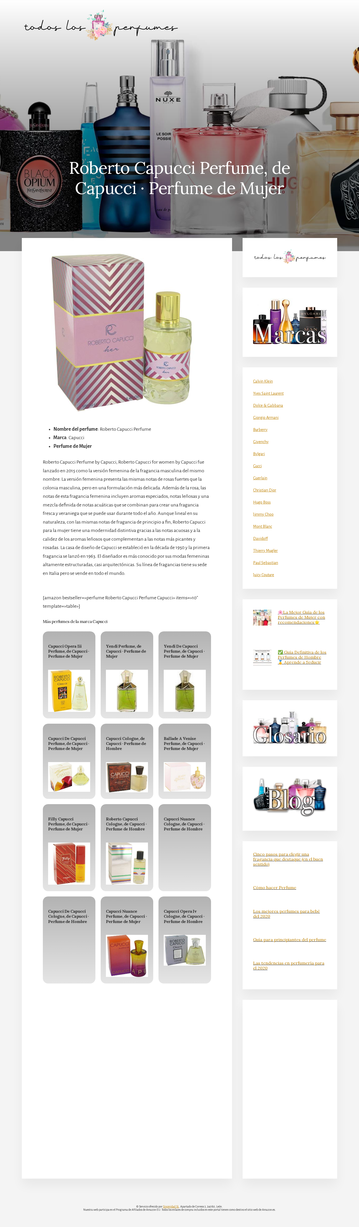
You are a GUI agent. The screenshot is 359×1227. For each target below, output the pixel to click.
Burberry (260, 430)
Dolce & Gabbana (268, 405)
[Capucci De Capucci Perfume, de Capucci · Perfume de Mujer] (69, 776)
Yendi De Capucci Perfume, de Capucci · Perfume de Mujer (184, 651)
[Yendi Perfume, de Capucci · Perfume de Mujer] (127, 690)
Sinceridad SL (171, 1206)
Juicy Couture (263, 575)
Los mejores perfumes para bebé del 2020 (286, 914)
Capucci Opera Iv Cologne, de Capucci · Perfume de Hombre (184, 916)
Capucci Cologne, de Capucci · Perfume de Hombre (126, 743)
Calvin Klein (263, 381)
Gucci (257, 466)
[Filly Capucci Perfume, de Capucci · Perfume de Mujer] (69, 863)
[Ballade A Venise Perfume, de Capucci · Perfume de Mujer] (185, 776)
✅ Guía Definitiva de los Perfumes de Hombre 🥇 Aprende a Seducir (302, 657)
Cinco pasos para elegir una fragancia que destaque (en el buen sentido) (288, 859)
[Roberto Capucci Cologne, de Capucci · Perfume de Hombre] (127, 863)
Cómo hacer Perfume (274, 887)
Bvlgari (259, 454)
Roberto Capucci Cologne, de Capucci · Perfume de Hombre (126, 823)
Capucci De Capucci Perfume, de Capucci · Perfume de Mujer (68, 743)
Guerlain (260, 478)
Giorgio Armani (266, 417)
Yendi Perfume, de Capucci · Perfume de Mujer (126, 651)
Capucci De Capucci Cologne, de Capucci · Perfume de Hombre (68, 916)
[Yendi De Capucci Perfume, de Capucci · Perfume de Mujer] (185, 690)
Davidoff (260, 538)
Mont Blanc (262, 526)
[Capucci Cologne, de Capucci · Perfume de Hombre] (127, 777)
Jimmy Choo (263, 514)
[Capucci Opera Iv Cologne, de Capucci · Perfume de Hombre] (185, 950)
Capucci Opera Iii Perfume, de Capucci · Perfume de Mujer (68, 651)
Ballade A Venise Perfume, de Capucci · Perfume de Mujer (184, 743)
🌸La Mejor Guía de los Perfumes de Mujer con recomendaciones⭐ (301, 617)
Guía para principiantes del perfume (289, 939)
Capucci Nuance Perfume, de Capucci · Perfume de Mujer (126, 916)
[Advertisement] (179, 89)
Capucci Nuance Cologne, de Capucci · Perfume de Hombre (184, 823)
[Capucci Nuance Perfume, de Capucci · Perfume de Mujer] (127, 956)
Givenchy (261, 442)
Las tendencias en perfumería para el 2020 (288, 965)
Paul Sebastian (265, 563)
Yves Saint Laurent (268, 393)
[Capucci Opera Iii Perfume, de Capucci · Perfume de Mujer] (69, 690)
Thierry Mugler (265, 551)
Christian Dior (264, 490)
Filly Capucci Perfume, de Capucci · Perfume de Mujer (68, 823)
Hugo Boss (262, 502)
